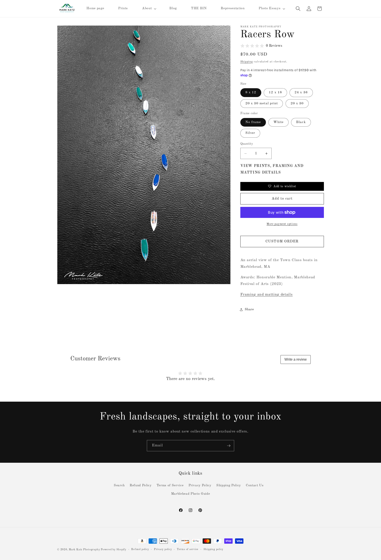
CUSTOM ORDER (282, 241)
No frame (253, 122)
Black (301, 122)
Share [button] (249, 309)
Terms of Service (170, 485)
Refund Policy (141, 485)
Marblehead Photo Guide (190, 494)
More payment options (282, 224)
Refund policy (140, 549)
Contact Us (255, 485)
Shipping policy (214, 549)
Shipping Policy (228, 485)
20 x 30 (297, 103)
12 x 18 (275, 92)
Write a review (295, 359)
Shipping (246, 61)
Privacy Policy (200, 485)
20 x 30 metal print (261, 103)
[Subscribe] (228, 445)
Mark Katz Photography (85, 549)
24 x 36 (301, 92)
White (278, 122)
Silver (250, 133)
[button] (148, 9)
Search (119, 485)
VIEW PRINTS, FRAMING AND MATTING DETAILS (272, 169)
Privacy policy (163, 549)
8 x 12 (250, 92)
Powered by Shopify (113, 549)
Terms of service (187, 549)
